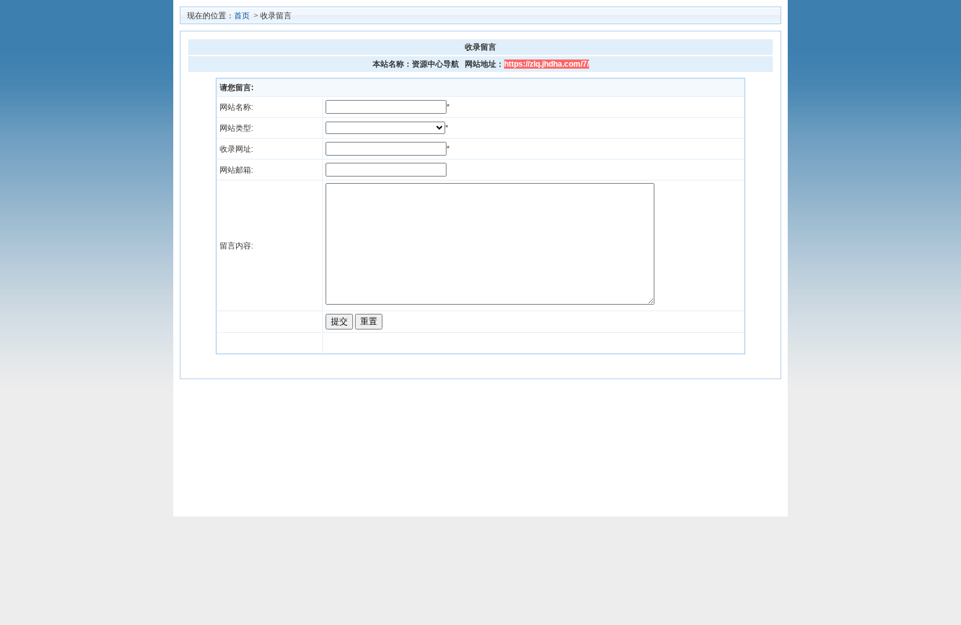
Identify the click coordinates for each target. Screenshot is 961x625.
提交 (339, 321)
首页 (242, 15)
